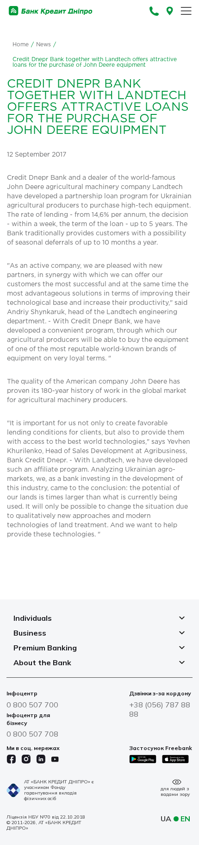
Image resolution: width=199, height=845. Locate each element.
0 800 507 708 (32, 733)
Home (20, 44)
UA (166, 818)
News (43, 44)
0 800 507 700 (32, 704)
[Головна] (50, 11)
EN (185, 818)
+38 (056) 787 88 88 (159, 709)
